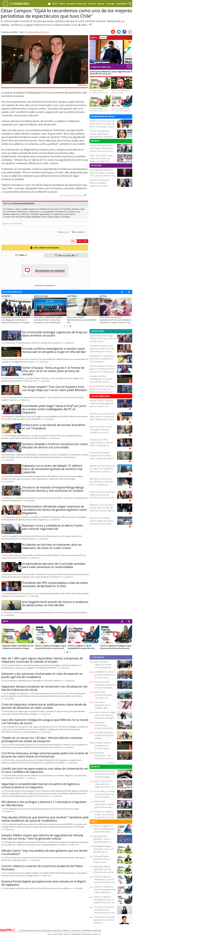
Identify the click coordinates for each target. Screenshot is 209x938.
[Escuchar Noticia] (90, 24)
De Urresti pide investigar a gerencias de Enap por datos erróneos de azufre (55, 333)
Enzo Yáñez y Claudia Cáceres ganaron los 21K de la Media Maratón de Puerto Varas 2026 (105, 797)
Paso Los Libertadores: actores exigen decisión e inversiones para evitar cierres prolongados (102, 522)
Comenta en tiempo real (101, 67)
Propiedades (87, 934)
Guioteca (68, 934)
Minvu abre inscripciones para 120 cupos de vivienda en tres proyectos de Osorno (104, 698)
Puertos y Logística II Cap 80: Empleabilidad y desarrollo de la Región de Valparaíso (104, 830)
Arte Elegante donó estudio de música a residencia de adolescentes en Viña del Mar (55, 603)
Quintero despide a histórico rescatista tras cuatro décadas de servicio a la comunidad (55, 445)
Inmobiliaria (77, 934)
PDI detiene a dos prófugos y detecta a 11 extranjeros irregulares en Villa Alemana (43, 803)
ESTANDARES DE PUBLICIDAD (91, 930)
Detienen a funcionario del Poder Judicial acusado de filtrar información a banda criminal (102, 125)
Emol (50, 934)
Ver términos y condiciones (44, 286)
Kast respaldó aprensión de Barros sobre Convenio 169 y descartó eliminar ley (102, 173)
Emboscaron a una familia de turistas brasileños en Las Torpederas (53, 426)
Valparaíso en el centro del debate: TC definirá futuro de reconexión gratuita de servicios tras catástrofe (52, 469)
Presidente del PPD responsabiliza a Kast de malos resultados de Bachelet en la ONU (55, 584)
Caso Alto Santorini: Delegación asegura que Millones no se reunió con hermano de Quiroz (44, 721)
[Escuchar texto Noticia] (85, 195)
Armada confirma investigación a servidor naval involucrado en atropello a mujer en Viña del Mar (54, 350)
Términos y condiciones (71, 930)
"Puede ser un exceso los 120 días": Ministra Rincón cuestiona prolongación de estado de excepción (41, 739)
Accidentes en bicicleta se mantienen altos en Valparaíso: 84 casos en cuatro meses (52, 546)
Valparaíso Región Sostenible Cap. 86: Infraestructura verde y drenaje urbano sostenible (104, 872)
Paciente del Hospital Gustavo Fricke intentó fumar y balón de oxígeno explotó (102, 457)
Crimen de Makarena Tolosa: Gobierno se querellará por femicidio (101, 134)
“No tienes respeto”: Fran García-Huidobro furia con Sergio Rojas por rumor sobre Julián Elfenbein (54, 388)
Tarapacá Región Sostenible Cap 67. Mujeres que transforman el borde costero (103, 862)
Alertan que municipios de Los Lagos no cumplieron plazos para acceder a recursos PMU (102, 470)
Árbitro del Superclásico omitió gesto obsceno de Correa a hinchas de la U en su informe (101, 149)
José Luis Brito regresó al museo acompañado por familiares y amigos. (104, 666)
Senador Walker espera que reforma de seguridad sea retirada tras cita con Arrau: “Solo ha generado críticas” (42, 836)
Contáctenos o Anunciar (52, 930)
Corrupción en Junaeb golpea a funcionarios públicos (104, 920)
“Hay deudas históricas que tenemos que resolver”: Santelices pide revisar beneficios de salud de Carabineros (45, 818)
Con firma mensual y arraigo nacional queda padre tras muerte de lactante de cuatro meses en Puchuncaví (44, 754)
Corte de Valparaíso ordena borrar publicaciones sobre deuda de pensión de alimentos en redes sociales (43, 706)
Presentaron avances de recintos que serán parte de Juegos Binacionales (105, 775)
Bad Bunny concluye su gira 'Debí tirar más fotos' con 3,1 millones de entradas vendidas (102, 483)
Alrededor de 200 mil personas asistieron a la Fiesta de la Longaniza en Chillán (105, 676)
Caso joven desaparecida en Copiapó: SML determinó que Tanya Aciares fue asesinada (105, 708)
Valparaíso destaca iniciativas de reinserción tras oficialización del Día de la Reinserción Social (44, 688)
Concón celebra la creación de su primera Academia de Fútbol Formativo (42, 867)
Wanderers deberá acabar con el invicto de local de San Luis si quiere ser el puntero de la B (105, 817)
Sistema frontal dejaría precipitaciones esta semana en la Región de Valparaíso (43, 883)
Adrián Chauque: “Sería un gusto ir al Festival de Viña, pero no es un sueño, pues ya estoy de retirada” (53, 371)
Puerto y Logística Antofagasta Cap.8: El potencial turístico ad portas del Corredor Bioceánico (104, 882)
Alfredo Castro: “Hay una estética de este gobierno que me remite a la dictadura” (102, 404)
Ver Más (110, 762)
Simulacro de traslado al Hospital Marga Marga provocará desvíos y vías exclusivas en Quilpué (53, 489)
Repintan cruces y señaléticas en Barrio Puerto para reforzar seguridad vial (52, 527)
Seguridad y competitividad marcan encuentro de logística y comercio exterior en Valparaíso (40, 785)
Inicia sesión (47, 217)
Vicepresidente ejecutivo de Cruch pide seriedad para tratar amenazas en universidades (53, 565)
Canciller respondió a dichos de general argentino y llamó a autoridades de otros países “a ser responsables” (103, 186)
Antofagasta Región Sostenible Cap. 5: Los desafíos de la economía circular (103, 850)
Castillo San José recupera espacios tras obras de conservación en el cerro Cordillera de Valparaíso (44, 770)
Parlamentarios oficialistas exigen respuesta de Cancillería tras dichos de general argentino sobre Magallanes (54, 509)
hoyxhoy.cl (97, 934)
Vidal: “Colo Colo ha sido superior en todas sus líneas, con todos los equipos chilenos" (101, 159)
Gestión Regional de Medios (30, 930)
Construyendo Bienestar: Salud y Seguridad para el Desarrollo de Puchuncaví (101, 842)
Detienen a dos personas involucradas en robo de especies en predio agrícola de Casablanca (103, 509)
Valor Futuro (58, 934)
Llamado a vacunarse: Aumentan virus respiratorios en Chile (104, 910)
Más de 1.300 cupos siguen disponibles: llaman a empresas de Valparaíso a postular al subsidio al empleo (42, 659)
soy (68, 342)
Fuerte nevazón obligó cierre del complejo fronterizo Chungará (105, 715)
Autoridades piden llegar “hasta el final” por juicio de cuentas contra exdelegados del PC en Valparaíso (54, 409)
